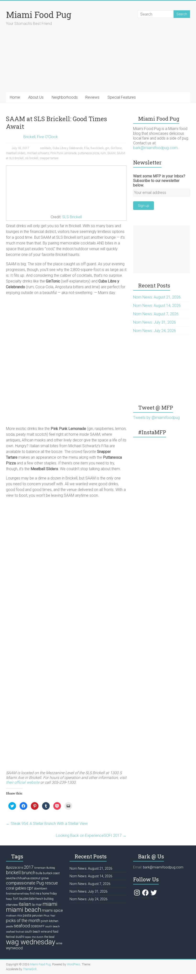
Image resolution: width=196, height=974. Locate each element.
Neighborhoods (65, 97)
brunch (28, 872)
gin (107, 148)
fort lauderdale (24, 899)
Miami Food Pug (38, 14)
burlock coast (51, 873)
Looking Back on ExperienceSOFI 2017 (91, 835)
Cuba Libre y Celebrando (68, 148)
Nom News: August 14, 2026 (157, 305)
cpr (30, 887)
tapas (28, 937)
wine (59, 943)
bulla (39, 873)
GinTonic (116, 148)
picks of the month (23, 920)
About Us (36, 97)
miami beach (23, 909)
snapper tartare (49, 158)
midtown (11, 915)
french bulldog (44, 899)
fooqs (9, 899)
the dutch (38, 937)
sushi (20, 937)
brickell (13, 872)
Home (15, 97)
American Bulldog (44, 867)
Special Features (122, 97)
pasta (27, 915)
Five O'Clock (47, 137)
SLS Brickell (72, 217)
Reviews (92, 97)
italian (25, 904)
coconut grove (39, 878)
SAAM (111, 153)
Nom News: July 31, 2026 (154, 322)
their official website (22, 782)
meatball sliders (16, 153)
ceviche (11, 878)
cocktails (45, 148)
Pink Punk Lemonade (63, 153)
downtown (40, 888)
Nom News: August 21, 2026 (157, 297)
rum (103, 153)
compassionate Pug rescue (32, 882)
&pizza (11, 867)
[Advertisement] (161, 249)
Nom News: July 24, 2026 (154, 330)
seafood (22, 926)
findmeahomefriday (17, 893)
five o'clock (97, 148)
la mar (37, 904)
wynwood (14, 948)
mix (19, 915)
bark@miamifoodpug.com (155, 148)
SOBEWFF (37, 926)
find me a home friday (43, 893)
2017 (28, 867)
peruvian (37, 915)
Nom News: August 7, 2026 (156, 314)
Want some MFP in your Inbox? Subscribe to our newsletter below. (159, 180)
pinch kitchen (49, 921)
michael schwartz (38, 153)
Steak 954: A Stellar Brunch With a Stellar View (47, 823)
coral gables (16, 888)
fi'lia (86, 148)
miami (50, 904)
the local (49, 937)
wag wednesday (30, 942)
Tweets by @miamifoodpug (156, 417)
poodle (9, 926)
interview (12, 904)
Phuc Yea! (49, 915)
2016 (20, 867)
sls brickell (31, 158)
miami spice (52, 910)
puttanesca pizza (88, 153)
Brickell (29, 137)
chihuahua (23, 878)
